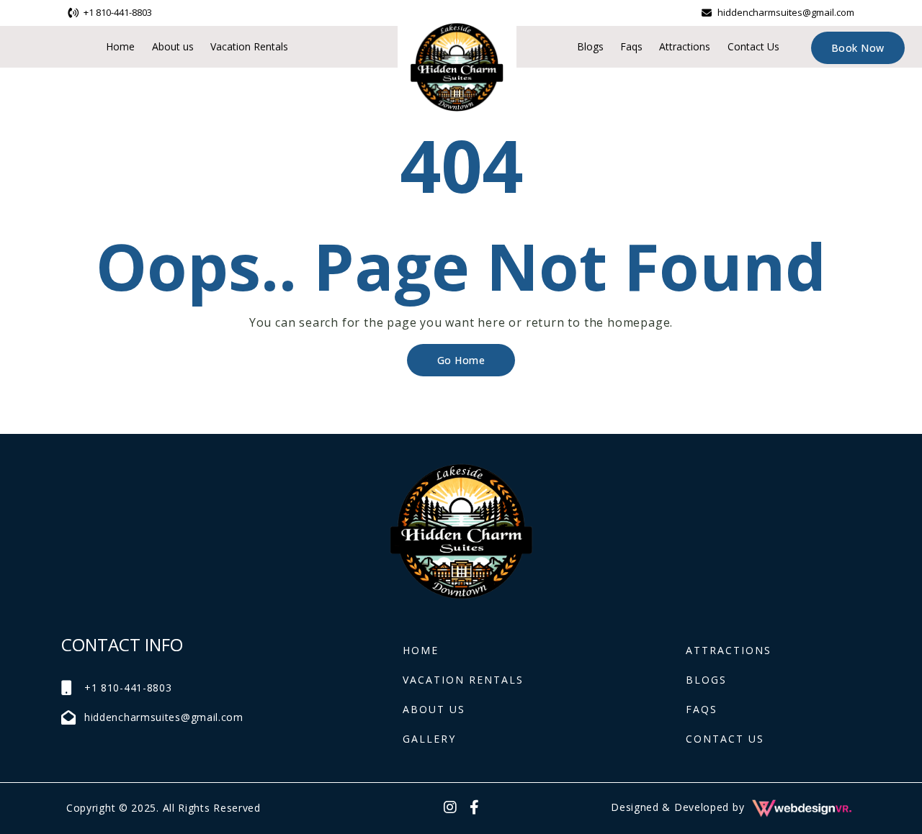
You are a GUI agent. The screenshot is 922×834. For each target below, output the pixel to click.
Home (120, 46)
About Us (434, 709)
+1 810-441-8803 (118, 12)
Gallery (429, 738)
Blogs (590, 46)
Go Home (461, 360)
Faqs (631, 46)
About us (173, 46)
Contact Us (753, 46)
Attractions (684, 46)
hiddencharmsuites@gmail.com (785, 12)
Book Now (858, 48)
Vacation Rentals (249, 46)
